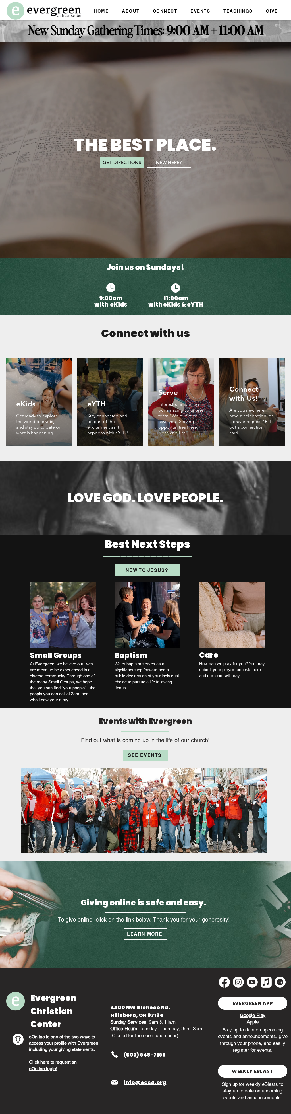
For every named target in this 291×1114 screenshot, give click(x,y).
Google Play (252, 1015)
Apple (253, 1022)
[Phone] (114, 1054)
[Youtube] (252, 982)
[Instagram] (238, 982)
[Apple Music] (266, 982)
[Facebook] (224, 982)
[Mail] (114, 1082)
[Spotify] (280, 982)
